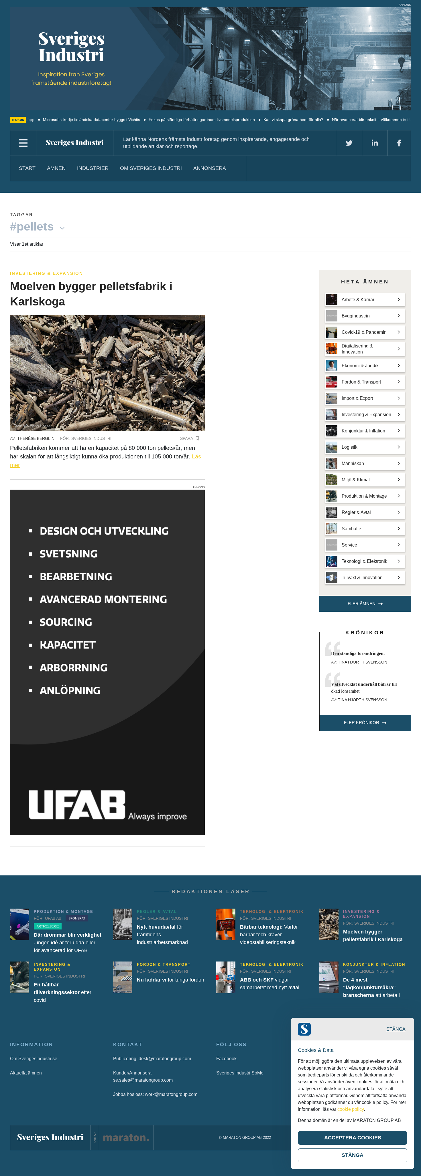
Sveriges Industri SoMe (239, 1072)
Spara (186, 438)
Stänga (396, 1029)
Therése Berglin (35, 438)
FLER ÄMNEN (361, 603)
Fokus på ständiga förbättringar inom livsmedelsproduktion (165, 119)
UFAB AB (53, 918)
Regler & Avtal (157, 911)
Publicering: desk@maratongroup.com (152, 1058)
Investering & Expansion (46, 273)
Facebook (226, 1058)
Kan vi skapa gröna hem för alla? (257, 119)
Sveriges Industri (91, 438)
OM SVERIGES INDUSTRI (151, 168)
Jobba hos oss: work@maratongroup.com (155, 1094)
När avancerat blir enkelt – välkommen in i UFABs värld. (346, 119)
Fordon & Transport (164, 964)
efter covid (62, 992)
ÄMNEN (56, 168)
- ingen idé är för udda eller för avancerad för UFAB (67, 942)
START (27, 168)
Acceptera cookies (352, 1138)
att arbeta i (371, 987)
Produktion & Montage (63, 911)
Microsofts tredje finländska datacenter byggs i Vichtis (55, 119)
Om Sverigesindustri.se (33, 1058)
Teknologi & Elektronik (272, 911)
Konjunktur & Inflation (374, 964)
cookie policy (350, 1109)
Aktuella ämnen (26, 1072)
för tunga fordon (170, 980)
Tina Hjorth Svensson (362, 662)
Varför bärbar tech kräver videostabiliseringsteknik (269, 934)
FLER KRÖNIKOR (361, 722)
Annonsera (209, 168)
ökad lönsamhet (364, 688)
